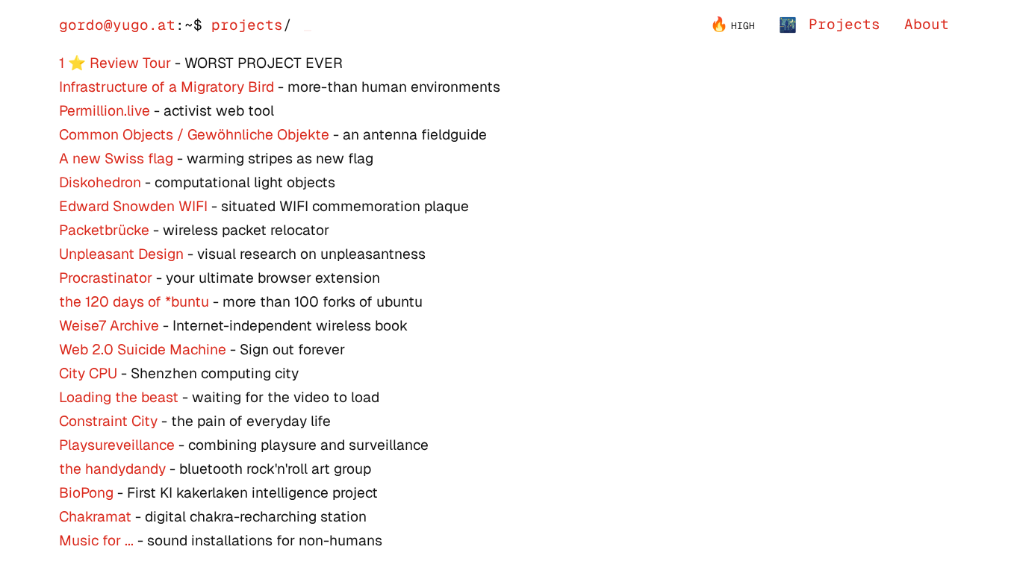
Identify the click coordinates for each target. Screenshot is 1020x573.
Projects (844, 24)
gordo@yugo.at (117, 25)
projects (247, 25)
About (926, 24)
